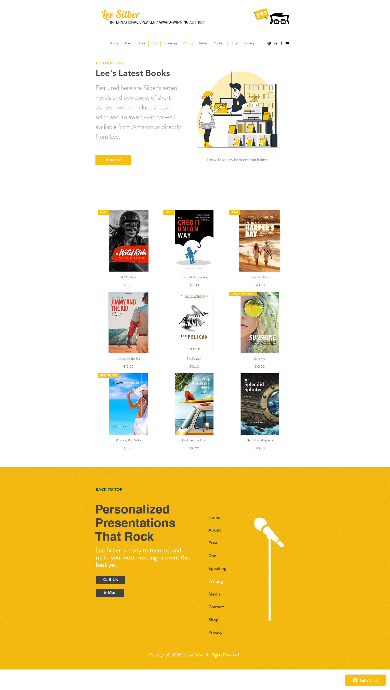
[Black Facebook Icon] (281, 43)
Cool (213, 555)
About (214, 530)
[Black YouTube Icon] (287, 43)
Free (212, 542)
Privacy (215, 632)
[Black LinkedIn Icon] (275, 43)
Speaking (217, 568)
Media (214, 594)
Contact (216, 606)
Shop (213, 619)
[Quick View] (128, 322)
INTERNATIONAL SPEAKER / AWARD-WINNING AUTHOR (157, 22)
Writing (215, 581)
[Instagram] (269, 43)
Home (214, 517)
